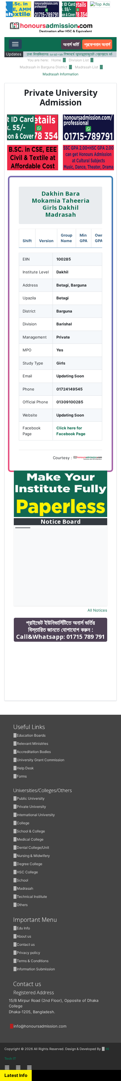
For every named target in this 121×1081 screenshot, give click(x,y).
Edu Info (23, 928)
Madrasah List (86, 67)
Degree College (29, 864)
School (22, 880)
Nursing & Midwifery (33, 855)
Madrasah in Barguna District (43, 67)
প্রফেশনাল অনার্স (97, 44)
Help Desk (25, 768)
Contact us (26, 944)
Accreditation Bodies (34, 751)
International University (36, 815)
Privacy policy (28, 952)
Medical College (30, 839)
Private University (31, 806)
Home (56, 60)
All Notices (97, 610)
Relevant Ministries (32, 743)
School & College (31, 831)
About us (24, 936)
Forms (22, 776)
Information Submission (36, 969)
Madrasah (25, 888)
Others (22, 905)
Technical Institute (32, 896)
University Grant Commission (40, 760)
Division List (79, 60)
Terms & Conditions (32, 961)
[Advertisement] (63, 688)
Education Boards (31, 735)
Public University (31, 798)
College (23, 823)
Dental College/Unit (33, 847)
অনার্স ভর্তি (71, 44)
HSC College (27, 872)
